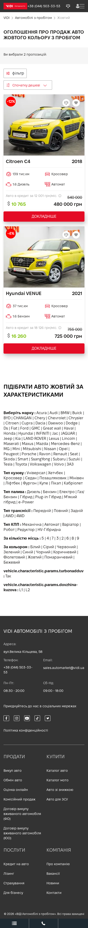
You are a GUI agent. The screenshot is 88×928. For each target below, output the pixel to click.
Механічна (32, 524)
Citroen (12, 423)
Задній (77, 511)
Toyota (21, 464)
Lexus (54, 439)
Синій (28, 552)
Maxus (27, 444)
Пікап (56, 483)
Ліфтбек (12, 483)
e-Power (26, 502)
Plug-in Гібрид (48, 497)
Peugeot (11, 454)
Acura (41, 413)
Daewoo (55, 423)
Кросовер (13, 478)
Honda (9, 433)
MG (7, 449)
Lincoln (68, 439)
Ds (6, 428)
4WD (20, 516)
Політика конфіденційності (26, 730)
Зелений (12, 552)
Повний (61, 511)
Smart (23, 459)
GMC (35, 428)
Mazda (42, 444)
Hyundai (25, 433)
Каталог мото (57, 780)
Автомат (51, 524)
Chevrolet (57, 418)
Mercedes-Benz (65, 444)
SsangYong (40, 459)
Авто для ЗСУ (57, 799)
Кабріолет (73, 483)
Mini (16, 449)
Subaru (59, 459)
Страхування (14, 883)
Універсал (36, 473)
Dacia (40, 423)
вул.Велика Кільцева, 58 (23, 652)
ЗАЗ (70, 464)
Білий (35, 547)
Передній (42, 511)
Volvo (59, 464)
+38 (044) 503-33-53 (18, 669)
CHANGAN (22, 418)
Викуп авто (13, 770)
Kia (18, 439)
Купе (43, 483)
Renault (60, 454)
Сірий (48, 547)
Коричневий (64, 552)
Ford (24, 428)
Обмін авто (13, 780)
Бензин (50, 492)
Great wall (52, 428)
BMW (65, 413)
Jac (55, 433)
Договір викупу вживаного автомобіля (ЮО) (22, 833)
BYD (7, 418)
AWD (9, 516)
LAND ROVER (34, 439)
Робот (9, 530)
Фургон (30, 483)
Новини (52, 883)
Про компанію (58, 864)
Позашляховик (53, 478)
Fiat (14, 428)
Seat (74, 454)
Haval (69, 428)
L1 (21, 590)
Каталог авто (57, 770)
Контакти (53, 893)
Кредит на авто (16, 864)
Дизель (33, 492)
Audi (54, 413)
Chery (39, 418)
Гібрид (26, 497)
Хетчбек (55, 473)
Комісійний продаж (19, 799)
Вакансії (53, 873)
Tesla (8, 464)
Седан (31, 478)
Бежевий (12, 562)
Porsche (29, 454)
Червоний (66, 547)
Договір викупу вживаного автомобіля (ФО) (22, 814)
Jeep (8, 439)
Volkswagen (40, 464)
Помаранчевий (58, 557)
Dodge (72, 423)
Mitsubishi (32, 449)
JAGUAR (68, 433)
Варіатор (70, 524)
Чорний (43, 552)
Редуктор (26, 530)
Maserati (11, 444)
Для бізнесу (13, 893)
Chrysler (76, 418)
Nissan (50, 449)
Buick (77, 413)
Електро (67, 492)
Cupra (27, 423)
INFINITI (42, 433)
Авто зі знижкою (59, 790)
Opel (63, 449)
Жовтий (35, 557)
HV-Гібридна (49, 530)
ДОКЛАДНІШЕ (44, 216)
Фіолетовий (14, 557)
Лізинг (9, 873)
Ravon (44, 454)
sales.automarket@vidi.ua (63, 668)
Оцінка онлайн (16, 790)
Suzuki (74, 459)
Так (8, 576)
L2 (28, 590)
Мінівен (76, 478)
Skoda (9, 459)
